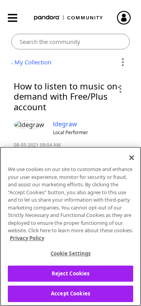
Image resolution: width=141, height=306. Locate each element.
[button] (120, 88)
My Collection (32, 62)
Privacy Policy (27, 238)
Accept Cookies (70, 293)
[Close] (131, 157)
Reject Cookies (71, 273)
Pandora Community (68, 18)
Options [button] (122, 62)
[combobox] (70, 41)
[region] (70, 226)
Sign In (127, 18)
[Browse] (16, 18)
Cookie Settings (71, 253)
